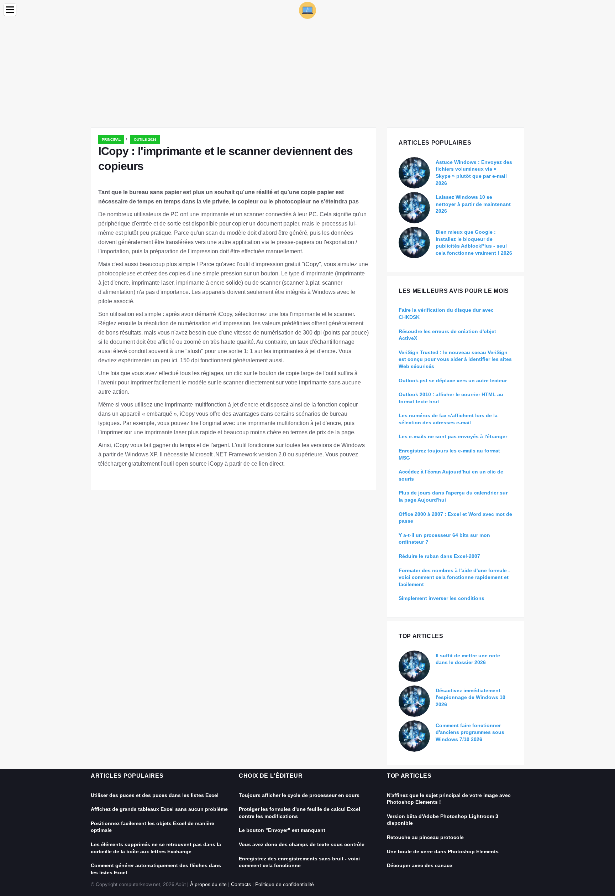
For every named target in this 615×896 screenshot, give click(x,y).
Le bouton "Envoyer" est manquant (282, 830)
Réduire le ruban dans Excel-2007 (439, 556)
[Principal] (307, 10)
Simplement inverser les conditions (441, 598)
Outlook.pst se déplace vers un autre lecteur (453, 380)
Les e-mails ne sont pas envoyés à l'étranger (453, 436)
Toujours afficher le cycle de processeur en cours (299, 795)
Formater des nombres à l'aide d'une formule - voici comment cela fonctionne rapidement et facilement (454, 577)
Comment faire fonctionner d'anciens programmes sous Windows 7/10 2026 (470, 732)
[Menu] (10, 10)
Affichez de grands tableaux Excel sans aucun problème (159, 809)
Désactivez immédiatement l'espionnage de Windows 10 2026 (470, 697)
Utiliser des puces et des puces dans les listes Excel (155, 795)
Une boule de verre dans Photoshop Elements (443, 851)
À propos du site (208, 884)
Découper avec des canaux (420, 865)
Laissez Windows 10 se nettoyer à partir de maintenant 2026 (473, 204)
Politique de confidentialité (284, 884)
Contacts (241, 884)
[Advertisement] (307, 74)
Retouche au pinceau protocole (425, 837)
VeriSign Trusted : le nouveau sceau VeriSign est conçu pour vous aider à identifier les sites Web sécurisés (455, 359)
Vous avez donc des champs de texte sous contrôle (301, 844)
